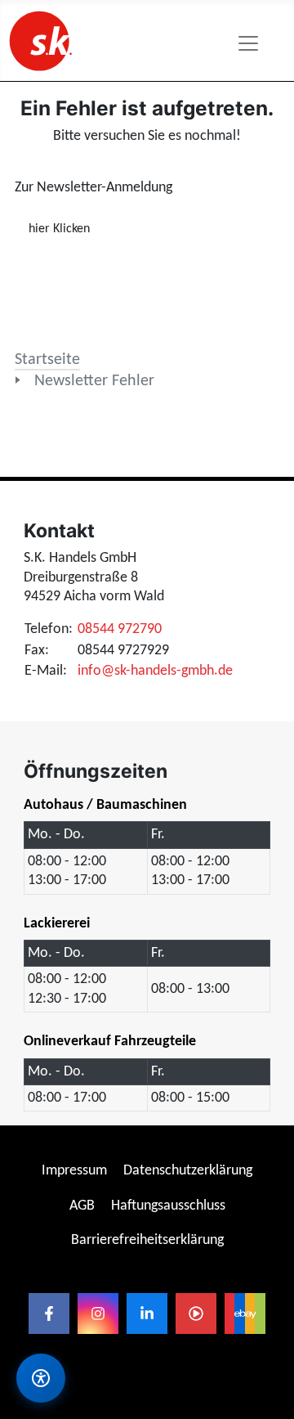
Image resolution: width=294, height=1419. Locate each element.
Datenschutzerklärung (187, 1171)
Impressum (74, 1171)
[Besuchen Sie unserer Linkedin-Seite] (147, 1313)
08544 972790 (120, 629)
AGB (82, 1206)
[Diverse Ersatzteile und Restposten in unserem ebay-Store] (245, 1313)
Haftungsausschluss (168, 1206)
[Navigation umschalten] (248, 43)
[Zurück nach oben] (265, 1295)
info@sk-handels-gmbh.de (155, 671)
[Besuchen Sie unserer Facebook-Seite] (49, 1313)
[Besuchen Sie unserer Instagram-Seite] (98, 1313)
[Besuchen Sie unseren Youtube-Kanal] (196, 1313)
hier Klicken (59, 229)
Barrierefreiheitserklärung (147, 1240)
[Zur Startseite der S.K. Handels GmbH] (39, 40)
